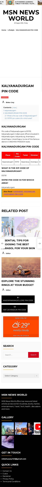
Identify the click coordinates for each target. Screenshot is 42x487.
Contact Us (7, 471)
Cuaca (5, 474)
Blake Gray (10, 102)
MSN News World (21, 15)
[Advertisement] (21, 53)
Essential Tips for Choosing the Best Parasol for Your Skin (18, 244)
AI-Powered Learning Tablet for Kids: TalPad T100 (25, 2)
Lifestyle (4, 97)
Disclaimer (7, 476)
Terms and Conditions (11, 482)
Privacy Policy (8, 479)
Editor (8, 253)
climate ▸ (21, 336)
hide (14, 107)
